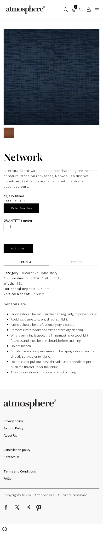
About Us (10, 435)
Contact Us (11, 457)
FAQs (7, 478)
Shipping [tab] (76, 261)
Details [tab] (26, 261)
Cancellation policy (17, 450)
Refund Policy (13, 428)
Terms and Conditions (20, 471)
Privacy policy (13, 421)
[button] (96, 9)
